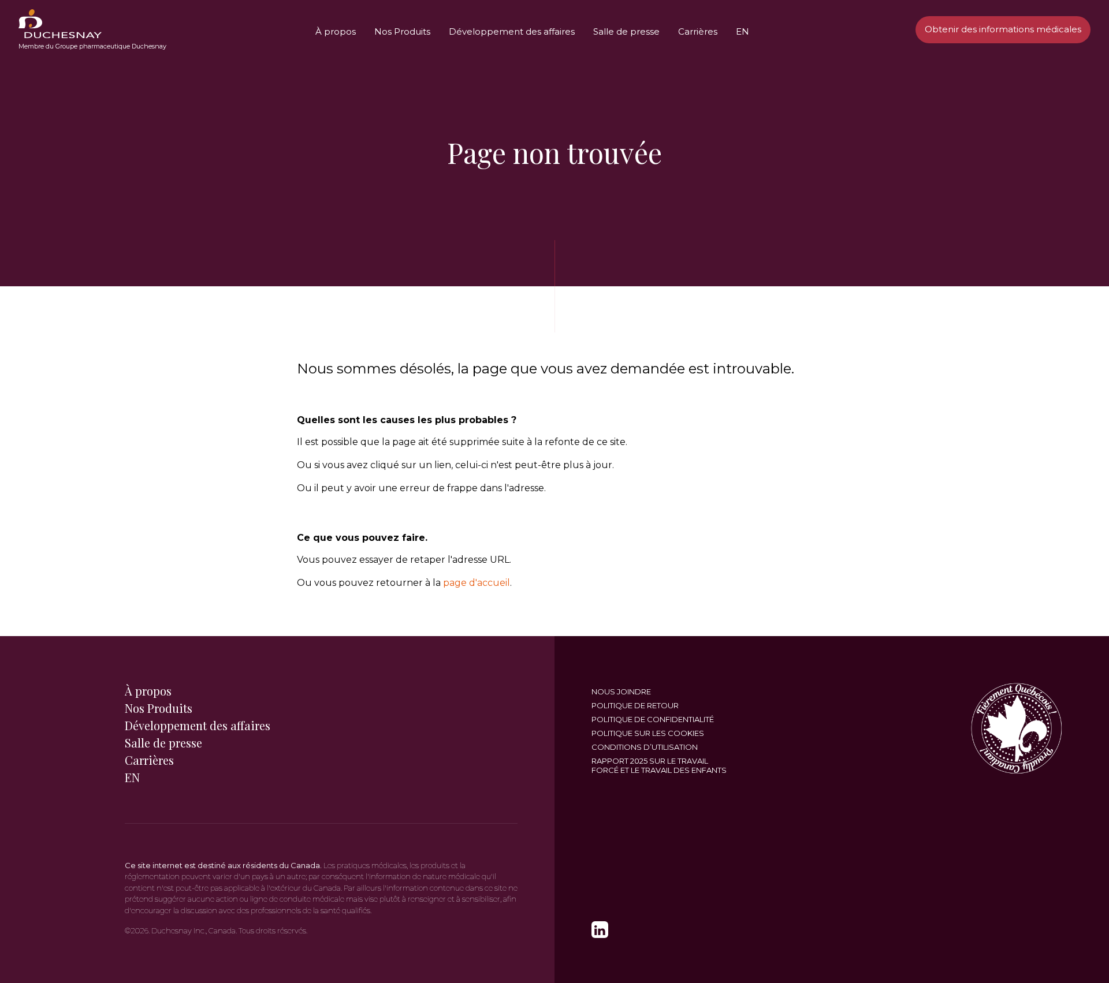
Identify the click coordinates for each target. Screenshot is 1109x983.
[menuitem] (60, 23)
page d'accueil (476, 582)
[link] (599, 929)
